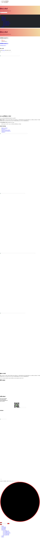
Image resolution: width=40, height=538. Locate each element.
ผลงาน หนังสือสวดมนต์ (6, 22)
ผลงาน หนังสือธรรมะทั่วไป (6, 23)
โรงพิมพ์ (3, 26)
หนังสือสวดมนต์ (4, 17)
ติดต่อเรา (3, 27)
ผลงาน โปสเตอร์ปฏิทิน (6, 24)
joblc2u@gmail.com (5, 1)
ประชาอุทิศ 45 (6, 2)
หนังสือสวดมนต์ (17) (4, 43)
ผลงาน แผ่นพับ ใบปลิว (6, 25)
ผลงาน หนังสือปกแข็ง (6, 21)
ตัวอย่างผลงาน (4, 20)
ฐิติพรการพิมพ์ (4, 8)
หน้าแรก (3, 16)
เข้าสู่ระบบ (3, 50)
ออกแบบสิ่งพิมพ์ (4, 18)
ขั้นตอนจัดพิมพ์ (4, 19)
